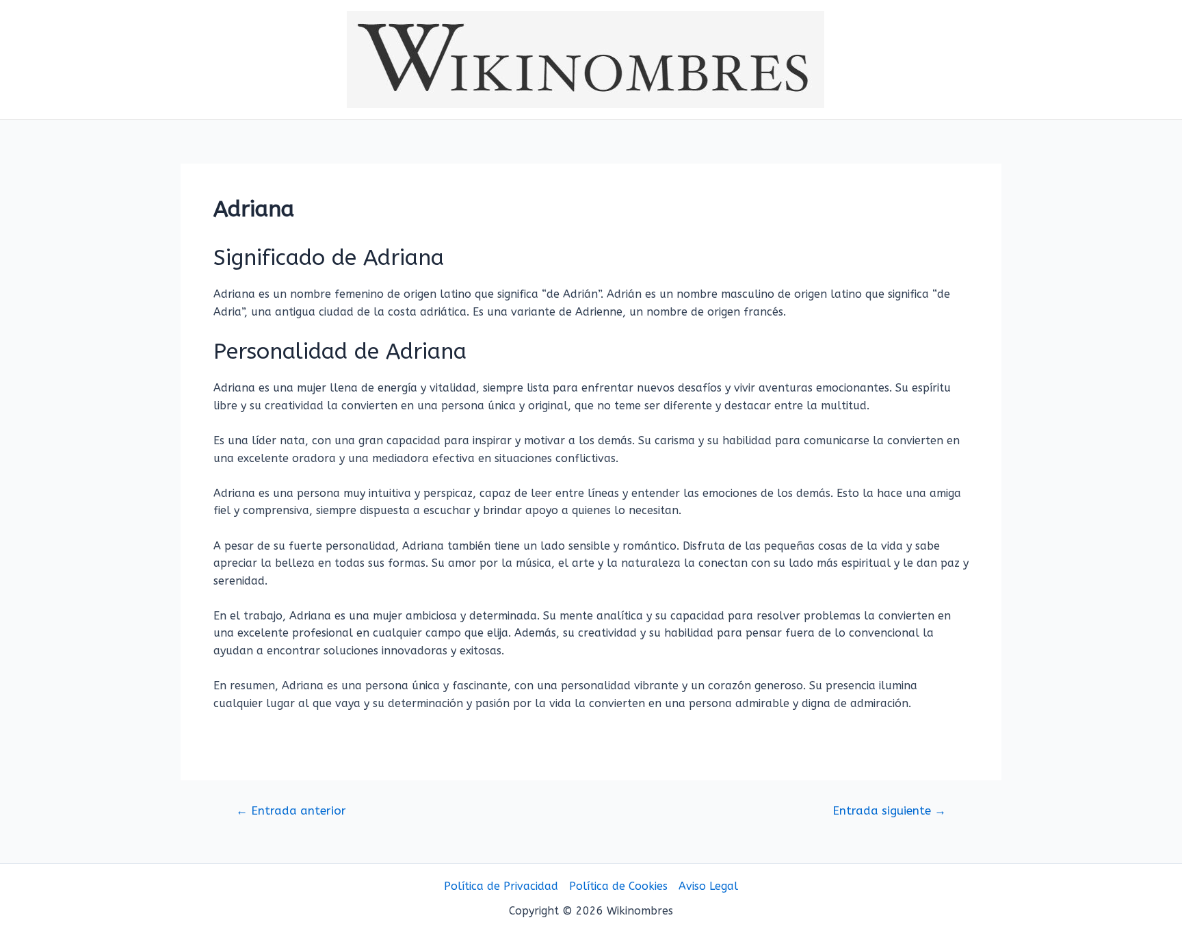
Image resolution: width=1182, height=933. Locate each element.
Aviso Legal (708, 886)
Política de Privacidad (501, 886)
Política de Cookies (618, 886)
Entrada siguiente (889, 811)
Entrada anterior (291, 811)
